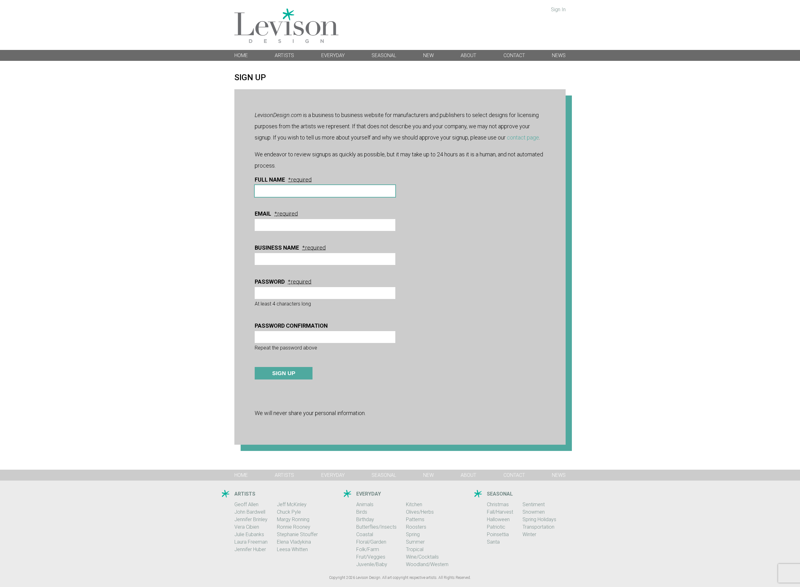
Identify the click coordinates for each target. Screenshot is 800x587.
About (468, 55)
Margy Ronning (293, 519)
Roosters (416, 527)
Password (272, 282)
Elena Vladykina (294, 542)
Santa (493, 542)
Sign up (283, 373)
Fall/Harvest (500, 512)
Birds (361, 512)
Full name (273, 180)
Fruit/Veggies (370, 557)
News (559, 55)
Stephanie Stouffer (297, 534)
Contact (514, 55)
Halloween (498, 519)
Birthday (365, 519)
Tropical (414, 549)
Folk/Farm (367, 549)
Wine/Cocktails (422, 557)
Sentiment (533, 504)
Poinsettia (498, 534)
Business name (280, 248)
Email (266, 214)
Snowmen (533, 512)
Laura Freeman (251, 542)
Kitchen (414, 504)
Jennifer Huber (250, 549)
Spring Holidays (539, 519)
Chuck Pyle (289, 512)
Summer (415, 542)
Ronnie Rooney (293, 527)
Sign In (558, 9)
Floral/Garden (371, 542)
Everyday (333, 55)
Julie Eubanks (249, 534)
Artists (284, 55)
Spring (413, 534)
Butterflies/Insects (376, 527)
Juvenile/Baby (371, 564)
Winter (529, 534)
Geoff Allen (246, 504)
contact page (523, 137)
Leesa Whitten (292, 549)
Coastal (364, 534)
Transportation (538, 527)
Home (241, 55)
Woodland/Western (427, 564)
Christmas (498, 504)
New (428, 55)
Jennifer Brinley (251, 519)
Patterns (415, 519)
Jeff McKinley (292, 504)
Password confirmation (291, 326)
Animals (364, 504)
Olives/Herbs (420, 512)
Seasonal (384, 55)
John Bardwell (249, 512)
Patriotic (496, 527)
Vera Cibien (246, 527)
